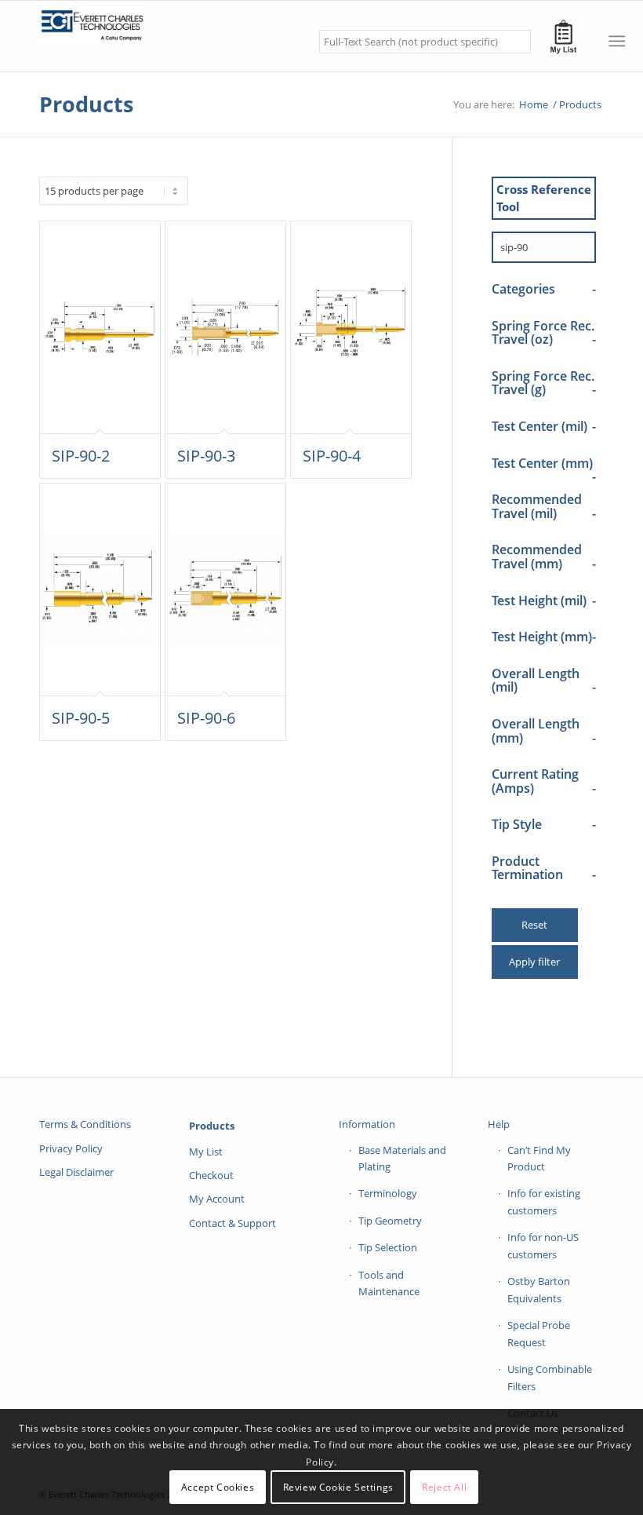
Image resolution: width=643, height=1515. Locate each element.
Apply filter (534, 962)
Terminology (387, 1193)
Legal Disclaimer (76, 1172)
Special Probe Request (538, 1333)
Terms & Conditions (85, 1124)
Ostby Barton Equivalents (538, 1289)
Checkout (211, 1175)
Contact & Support (232, 1223)
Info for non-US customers (543, 1245)
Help (499, 1124)
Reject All (444, 1487)
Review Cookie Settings (338, 1487)
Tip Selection (387, 1247)
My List (206, 1151)
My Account (217, 1199)
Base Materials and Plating (402, 1158)
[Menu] (616, 41)
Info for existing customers (543, 1201)
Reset (534, 925)
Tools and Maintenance (389, 1283)
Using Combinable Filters (549, 1377)
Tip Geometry (390, 1221)
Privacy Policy (71, 1148)
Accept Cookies (217, 1487)
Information (367, 1124)
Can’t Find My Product (539, 1158)
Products (86, 104)
